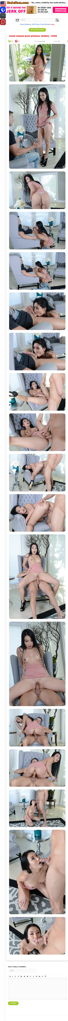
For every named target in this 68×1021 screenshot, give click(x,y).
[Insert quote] (39, 976)
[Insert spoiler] (45, 976)
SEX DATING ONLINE (37, 29)
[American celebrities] (2, 3)
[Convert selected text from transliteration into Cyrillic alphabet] (42, 976)
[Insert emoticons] (30, 976)
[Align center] (24, 976)
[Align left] (21, 976)
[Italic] (12, 976)
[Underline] (15, 976)
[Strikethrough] (18, 976)
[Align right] (27, 976)
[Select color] (33, 976)
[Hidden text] (36, 976)
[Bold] (10, 976)
